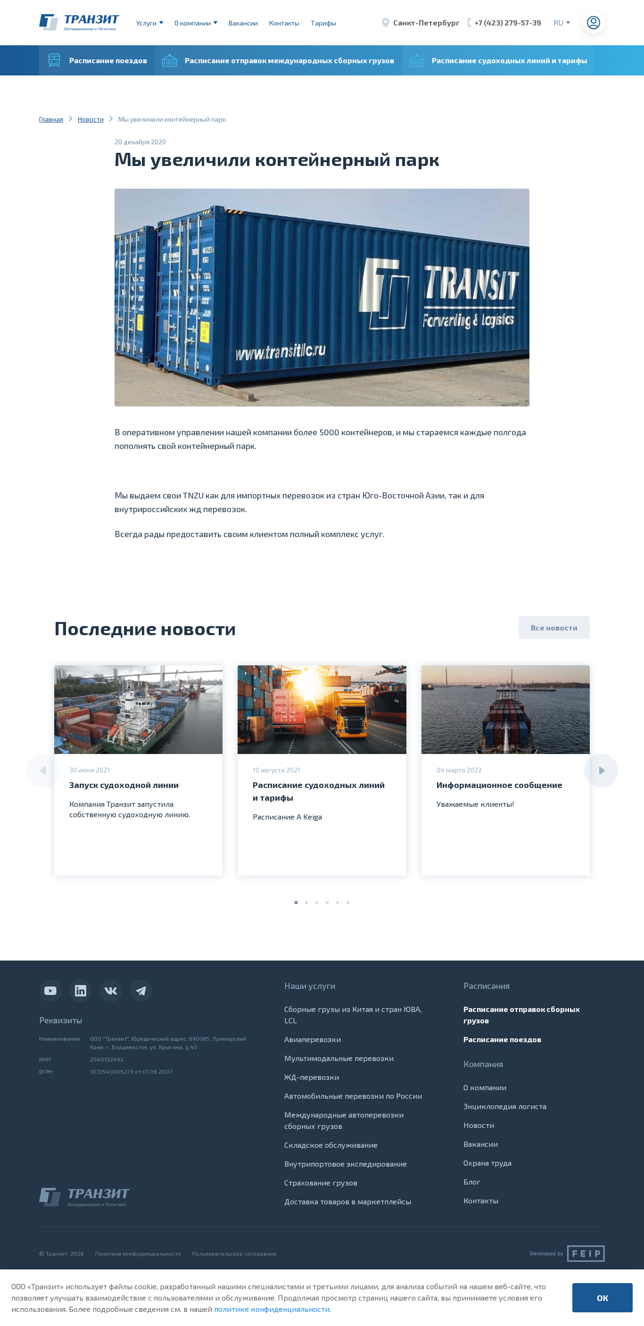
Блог (471, 1181)
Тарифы (323, 23)
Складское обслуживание (331, 1144)
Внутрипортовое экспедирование (345, 1163)
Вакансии (243, 23)
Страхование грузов (320, 1182)
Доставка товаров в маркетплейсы (347, 1201)
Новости (91, 119)
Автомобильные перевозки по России (353, 1095)
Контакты (284, 23)
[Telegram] (141, 990)
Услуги (146, 23)
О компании (192, 23)
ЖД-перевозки (311, 1076)
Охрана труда (487, 1162)
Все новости (554, 627)
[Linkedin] (80, 990)
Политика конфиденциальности (138, 1253)
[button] (296, 902)
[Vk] (110, 990)
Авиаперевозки (312, 1039)
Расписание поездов (502, 1039)
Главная (51, 119)
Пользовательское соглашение (234, 1253)
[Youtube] (50, 990)
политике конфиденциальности (272, 1308)
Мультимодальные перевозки (339, 1057)
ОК (602, 1298)
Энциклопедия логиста (504, 1106)
